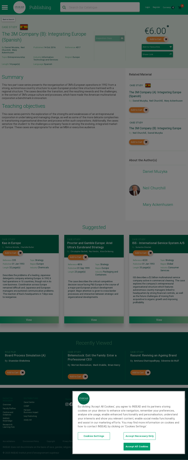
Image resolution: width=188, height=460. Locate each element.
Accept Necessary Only (140, 436)
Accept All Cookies (137, 446)
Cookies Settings (94, 436)
